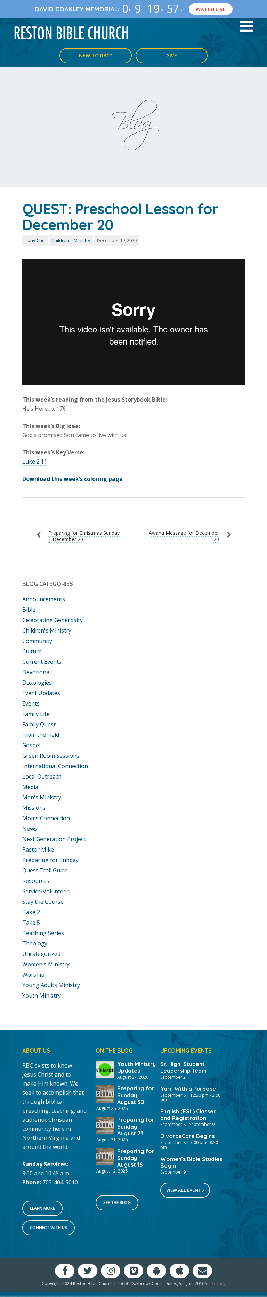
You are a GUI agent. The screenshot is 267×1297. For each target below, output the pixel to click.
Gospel (31, 745)
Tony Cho (35, 240)
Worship (33, 974)
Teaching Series (43, 933)
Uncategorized (41, 954)
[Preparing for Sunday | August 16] (105, 1155)
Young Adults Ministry (51, 985)
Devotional (36, 672)
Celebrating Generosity (52, 620)
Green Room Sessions (50, 755)
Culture (32, 651)
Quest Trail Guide (45, 870)
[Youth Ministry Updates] (105, 1068)
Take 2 (31, 912)
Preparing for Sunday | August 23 (135, 1126)
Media (30, 787)
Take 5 (31, 922)
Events (31, 703)
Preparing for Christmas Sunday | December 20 (84, 536)
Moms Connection (46, 818)
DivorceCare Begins (187, 1136)
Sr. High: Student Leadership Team (183, 1067)
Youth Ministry (41, 995)
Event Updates (41, 693)
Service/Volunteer (45, 891)
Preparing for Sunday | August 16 (135, 1157)
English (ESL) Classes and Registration (188, 1114)
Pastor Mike (38, 849)
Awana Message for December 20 (184, 536)
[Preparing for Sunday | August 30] (105, 1093)
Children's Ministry (70, 240)
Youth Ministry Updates (136, 1067)
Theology (34, 943)
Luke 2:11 (34, 461)
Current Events (42, 662)
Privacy (218, 1284)
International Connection (55, 766)
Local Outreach (42, 776)
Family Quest (39, 724)
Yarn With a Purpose (188, 1088)
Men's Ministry (41, 797)
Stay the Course (43, 901)
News (29, 828)
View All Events (185, 1190)
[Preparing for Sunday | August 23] (105, 1124)
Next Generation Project (54, 839)
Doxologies (37, 682)
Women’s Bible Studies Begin (191, 1162)
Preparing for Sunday (50, 860)
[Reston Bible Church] (71, 32)
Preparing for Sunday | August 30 (135, 1095)
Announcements (43, 599)
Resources (35, 881)
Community (37, 641)
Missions (34, 808)
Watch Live (211, 9)
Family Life (36, 714)
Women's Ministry (46, 964)
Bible (28, 609)
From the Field (40, 735)
